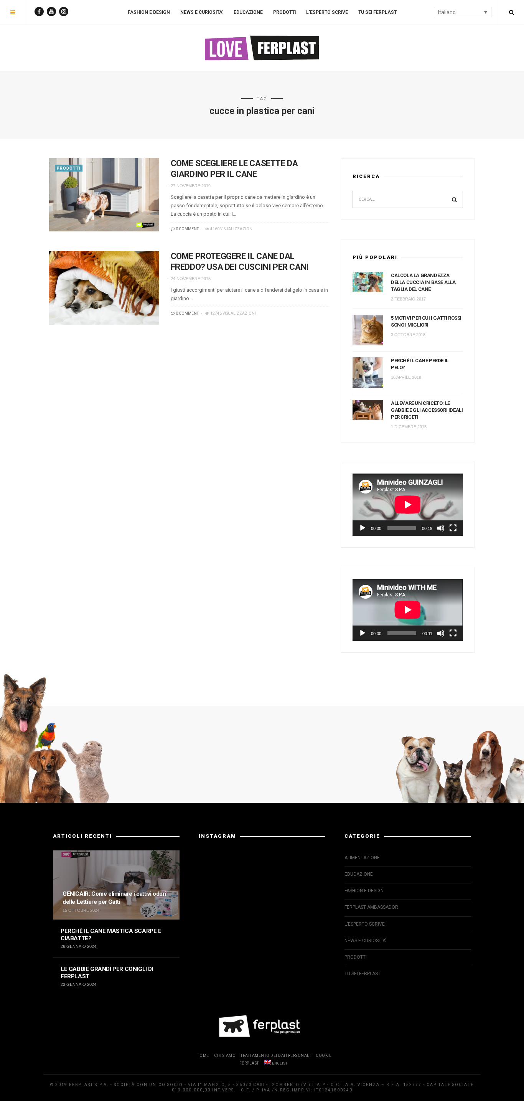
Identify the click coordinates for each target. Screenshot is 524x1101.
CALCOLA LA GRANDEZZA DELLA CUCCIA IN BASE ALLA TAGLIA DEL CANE (423, 282)
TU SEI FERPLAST (377, 12)
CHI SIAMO (225, 1055)
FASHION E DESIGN (149, 12)
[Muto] (441, 528)
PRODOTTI (284, 12)
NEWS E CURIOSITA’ (201, 12)
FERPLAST (249, 1063)
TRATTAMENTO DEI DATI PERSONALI (276, 1055)
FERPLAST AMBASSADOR (371, 907)
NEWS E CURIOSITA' (365, 940)
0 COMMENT (187, 229)
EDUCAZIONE (248, 12)
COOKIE (323, 1055)
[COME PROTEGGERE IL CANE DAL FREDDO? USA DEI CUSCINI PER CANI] (104, 287)
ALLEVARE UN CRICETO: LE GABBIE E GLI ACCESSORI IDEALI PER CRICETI (427, 410)
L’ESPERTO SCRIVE (327, 12)
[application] (408, 505)
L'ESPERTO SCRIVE (364, 924)
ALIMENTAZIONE (362, 857)
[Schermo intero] (453, 528)
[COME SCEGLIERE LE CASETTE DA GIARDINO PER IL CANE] (104, 194)
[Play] (362, 528)
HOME (202, 1055)
